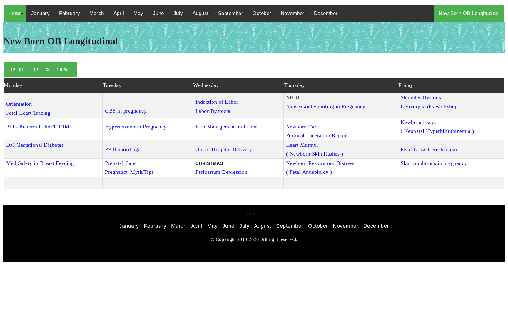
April (118, 13)
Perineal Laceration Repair (316, 135)
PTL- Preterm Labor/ (30, 127)
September (230, 13)
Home (15, 13)
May (138, 13)
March (96, 13)
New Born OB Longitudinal (469, 13)
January (40, 13)
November (293, 13)
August (201, 13)
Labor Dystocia (212, 111)
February (69, 13)
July (178, 13)
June (158, 13)
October (262, 13)
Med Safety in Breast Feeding (40, 163)
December (326, 13)
